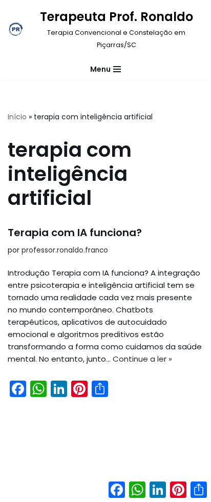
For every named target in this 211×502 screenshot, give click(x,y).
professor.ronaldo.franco (65, 250)
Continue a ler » (142, 358)
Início (17, 117)
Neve (63, 491)
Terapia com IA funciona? (75, 232)
